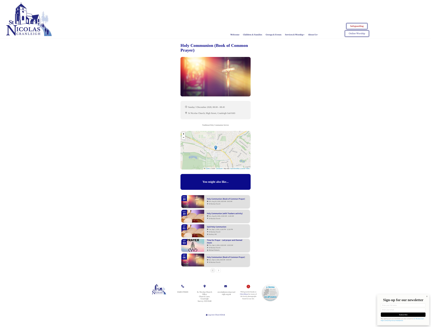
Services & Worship (294, 35)
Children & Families (252, 35)
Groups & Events (273, 35)
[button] (356, 26)
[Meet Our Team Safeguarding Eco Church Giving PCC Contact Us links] (317, 35)
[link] (294, 35)
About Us (312, 35)
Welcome (234, 35)
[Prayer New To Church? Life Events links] (304, 35)
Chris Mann (244, 294)
